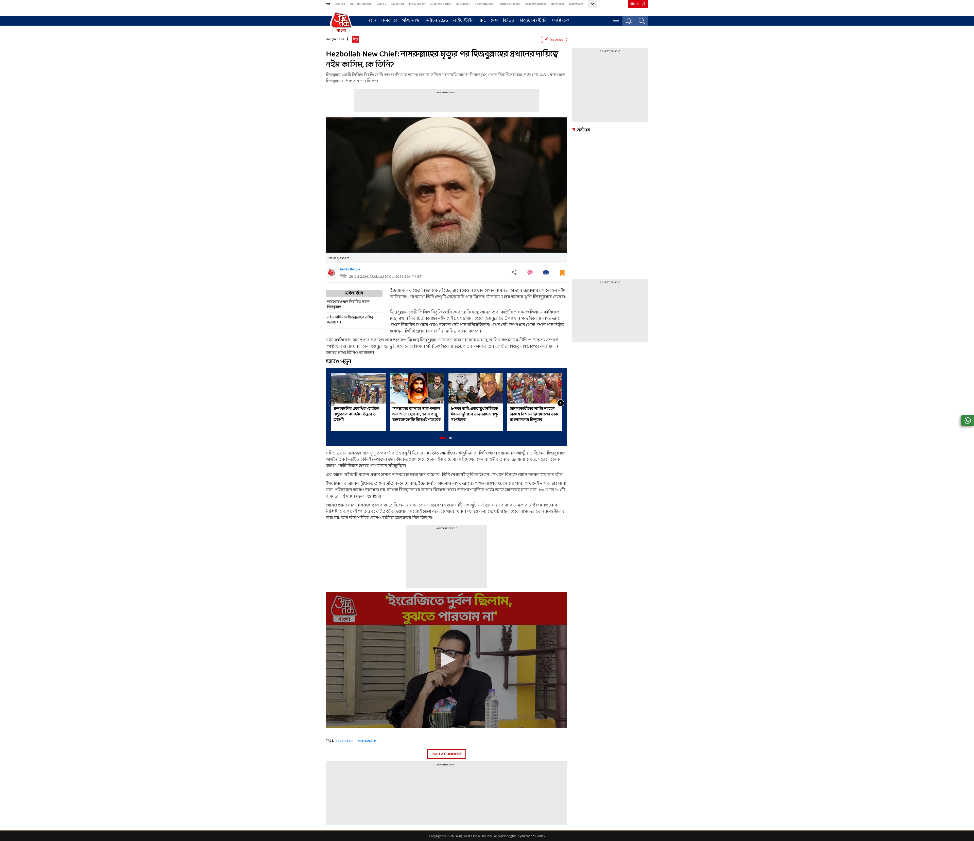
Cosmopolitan (484, 3)
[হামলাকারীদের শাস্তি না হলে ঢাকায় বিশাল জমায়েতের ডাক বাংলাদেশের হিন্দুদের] (534, 388)
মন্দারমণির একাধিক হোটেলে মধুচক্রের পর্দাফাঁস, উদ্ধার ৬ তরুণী (356, 414)
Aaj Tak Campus (361, 3)
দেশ (494, 21)
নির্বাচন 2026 (436, 21)
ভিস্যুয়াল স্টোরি (533, 21)
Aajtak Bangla (350, 269)
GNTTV (381, 3)
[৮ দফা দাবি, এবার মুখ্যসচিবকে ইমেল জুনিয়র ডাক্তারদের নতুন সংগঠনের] (475, 388)
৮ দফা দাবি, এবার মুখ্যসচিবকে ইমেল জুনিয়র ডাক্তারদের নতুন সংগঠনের (475, 414)
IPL (483, 21)
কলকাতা (389, 21)
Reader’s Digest (535, 3)
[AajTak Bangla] (341, 22)
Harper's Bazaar (509, 3)
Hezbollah (344, 741)
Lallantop (397, 3)
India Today (417, 3)
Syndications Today (531, 836)
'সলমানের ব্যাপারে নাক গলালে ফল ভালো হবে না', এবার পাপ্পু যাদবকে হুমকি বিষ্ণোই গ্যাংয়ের (416, 414)
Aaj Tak (340, 3)
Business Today (440, 3)
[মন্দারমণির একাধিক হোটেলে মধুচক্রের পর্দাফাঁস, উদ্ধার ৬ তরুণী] (358, 388)
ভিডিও (509, 21)
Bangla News (335, 39)
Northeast (557, 3)
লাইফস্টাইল (464, 21)
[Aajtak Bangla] (331, 272)
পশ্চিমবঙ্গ (411, 21)
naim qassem (367, 741)
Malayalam (576, 3)
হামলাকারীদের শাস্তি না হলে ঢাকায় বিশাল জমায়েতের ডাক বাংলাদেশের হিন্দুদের (534, 414)
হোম (372, 21)
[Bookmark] (562, 275)
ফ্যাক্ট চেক (560, 20)
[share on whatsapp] (967, 420)
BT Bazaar (462, 3)
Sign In (634, 3)
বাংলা (328, 3)
